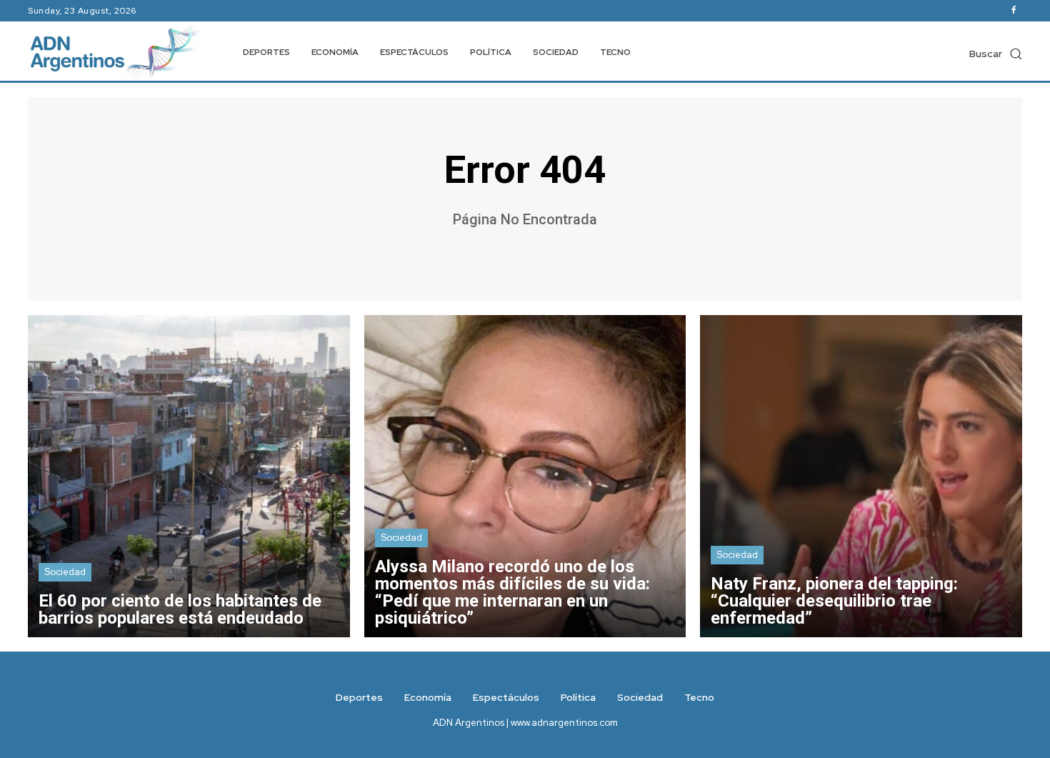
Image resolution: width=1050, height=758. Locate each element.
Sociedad (65, 572)
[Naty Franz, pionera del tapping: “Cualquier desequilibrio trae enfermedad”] (861, 476)
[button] (995, 53)
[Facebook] (1013, 10)
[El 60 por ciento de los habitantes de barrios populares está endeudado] (189, 476)
